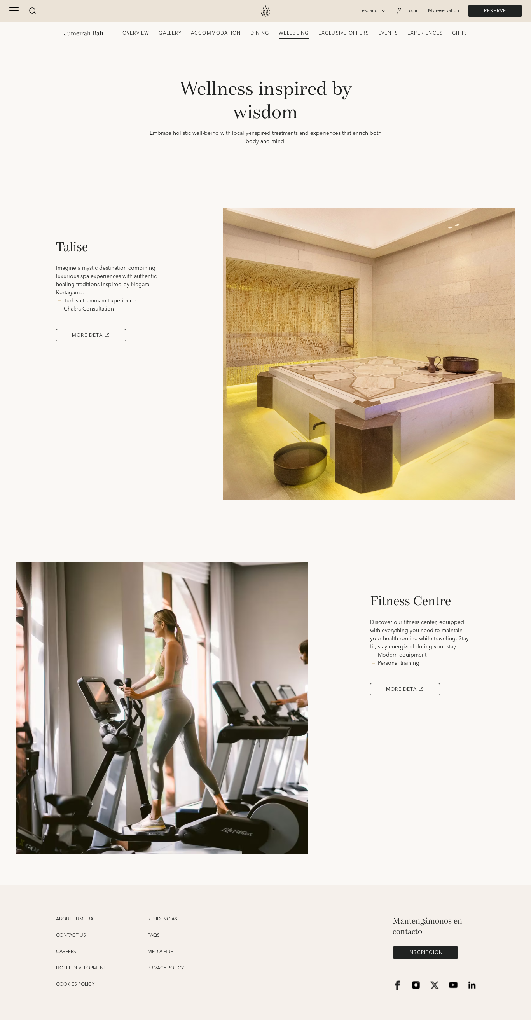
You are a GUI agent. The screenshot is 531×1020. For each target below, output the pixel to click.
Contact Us (71, 935)
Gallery (170, 33)
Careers (66, 951)
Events (388, 33)
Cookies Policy (75, 984)
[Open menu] (14, 11)
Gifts (459, 33)
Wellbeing (294, 33)
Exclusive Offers (343, 33)
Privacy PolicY (166, 968)
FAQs (154, 935)
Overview (136, 33)
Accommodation (216, 33)
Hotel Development (81, 968)
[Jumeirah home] (265, 11)
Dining (259, 33)
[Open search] (32, 11)
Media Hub (161, 951)
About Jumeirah (76, 919)
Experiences (425, 33)
